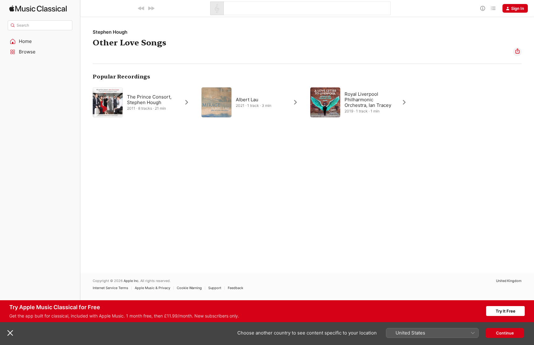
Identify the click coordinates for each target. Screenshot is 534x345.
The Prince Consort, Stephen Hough (149, 99)
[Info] (483, 8)
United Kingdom (509, 281)
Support (214, 288)
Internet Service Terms (110, 288)
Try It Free (505, 311)
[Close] (10, 333)
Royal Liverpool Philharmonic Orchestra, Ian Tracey (368, 99)
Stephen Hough (110, 32)
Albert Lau (247, 100)
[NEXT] (151, 8)
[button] (40, 41)
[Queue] (493, 8)
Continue (505, 332)
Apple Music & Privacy (152, 288)
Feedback (235, 288)
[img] (38, 8)
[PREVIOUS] (141, 8)
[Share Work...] (517, 52)
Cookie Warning (189, 288)
